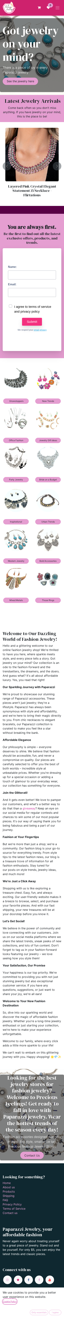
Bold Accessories (48, 561)
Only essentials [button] (39, 1312)
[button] (7, 166)
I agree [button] (55, 1312)
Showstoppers (16, 401)
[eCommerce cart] (39, 8)
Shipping (8, 1196)
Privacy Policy (12, 1204)
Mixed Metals (16, 600)
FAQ (5, 1200)
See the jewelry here (20, 81)
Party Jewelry (16, 479)
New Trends (48, 401)
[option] (32, 166)
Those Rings (48, 600)
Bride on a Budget (48, 479)
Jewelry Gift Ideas (48, 440)
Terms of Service (14, 1208)
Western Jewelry (16, 561)
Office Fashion (16, 440)
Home (7, 1183)
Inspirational (16, 521)
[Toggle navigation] (57, 8)
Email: (12, 284)
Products (9, 1191)
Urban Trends (48, 521)
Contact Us (32, 1155)
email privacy (40, 330)
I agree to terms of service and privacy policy (32, 309)
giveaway (29, 808)
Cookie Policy (10, 1301)
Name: (12, 266)
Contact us (10, 1213)
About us (9, 1187)
